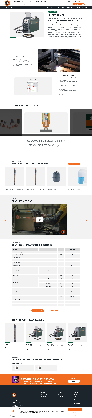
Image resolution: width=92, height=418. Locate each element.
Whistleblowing (60, 396)
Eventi (27, 1)
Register (82, 1)
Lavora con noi (43, 1)
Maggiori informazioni (10, 347)
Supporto (59, 394)
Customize (74, 412)
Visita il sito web (73, 381)
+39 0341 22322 (18, 406)
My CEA (76, 1)
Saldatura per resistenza (45, 397)
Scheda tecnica (39, 310)
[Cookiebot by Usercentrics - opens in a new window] (13, 416)
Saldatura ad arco (44, 394)
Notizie (22, 1)
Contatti (37, 1)
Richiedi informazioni (79, 4)
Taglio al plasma (44, 396)
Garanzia (70, 1)
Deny (75, 415)
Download (32, 1)
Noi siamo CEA (17, 1)
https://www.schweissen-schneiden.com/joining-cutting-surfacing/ (38, 383)
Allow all (75, 409)
